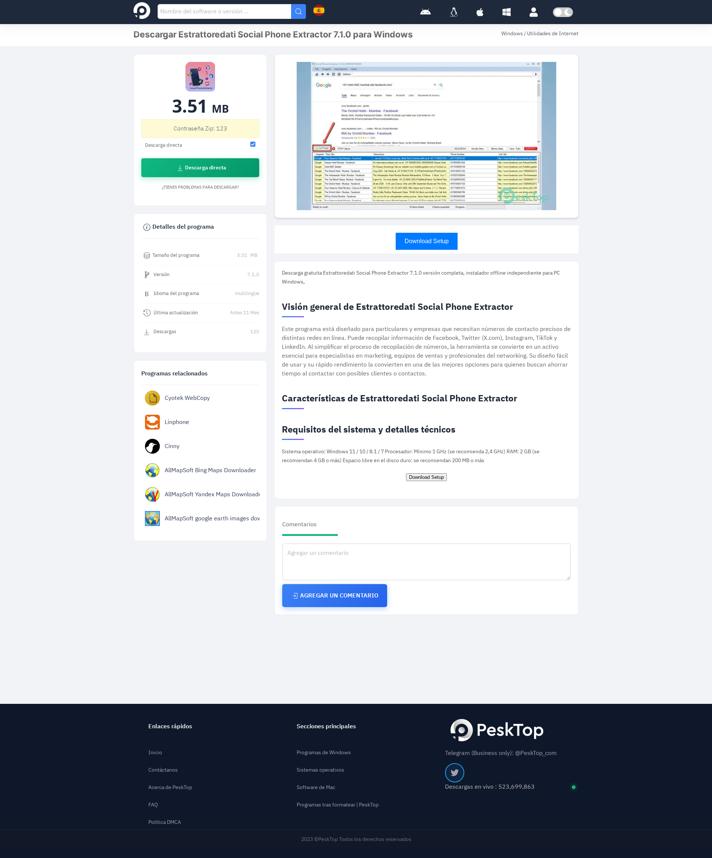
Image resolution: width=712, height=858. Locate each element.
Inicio (155, 752)
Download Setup (427, 241)
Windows (512, 33)
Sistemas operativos (320, 770)
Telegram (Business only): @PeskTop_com (501, 753)
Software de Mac (316, 787)
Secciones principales (326, 726)
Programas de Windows (324, 752)
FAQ (153, 805)
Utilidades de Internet (552, 33)
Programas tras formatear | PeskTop (338, 805)
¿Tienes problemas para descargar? (200, 187)
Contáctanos (163, 770)
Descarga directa (205, 168)
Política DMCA (164, 822)
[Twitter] (454, 772)
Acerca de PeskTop (170, 787)
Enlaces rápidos (170, 726)
